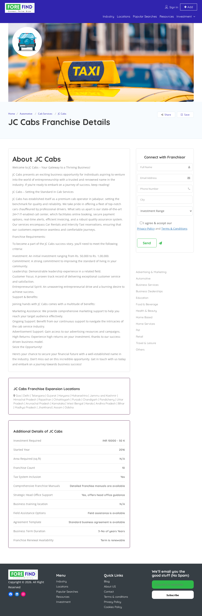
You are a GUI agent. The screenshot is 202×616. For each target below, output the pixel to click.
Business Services (147, 285)
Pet (138, 330)
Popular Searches (145, 16)
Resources (167, 16)
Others (140, 349)
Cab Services (45, 113)
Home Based (144, 317)
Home (11, 113)
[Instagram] (23, 594)
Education (142, 298)
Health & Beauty (146, 311)
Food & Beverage (147, 304)
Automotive (26, 113)
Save (187, 114)
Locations (123, 16)
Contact (109, 591)
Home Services (145, 324)
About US (110, 586)
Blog (107, 581)
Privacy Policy (146, 228)
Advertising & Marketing (151, 272)
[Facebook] (10, 594)
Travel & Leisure (146, 343)
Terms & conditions (116, 596)
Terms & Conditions (174, 228)
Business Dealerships (149, 291)
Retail (139, 336)
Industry (108, 16)
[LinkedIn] (17, 594)
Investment (184, 16)
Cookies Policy (113, 607)
